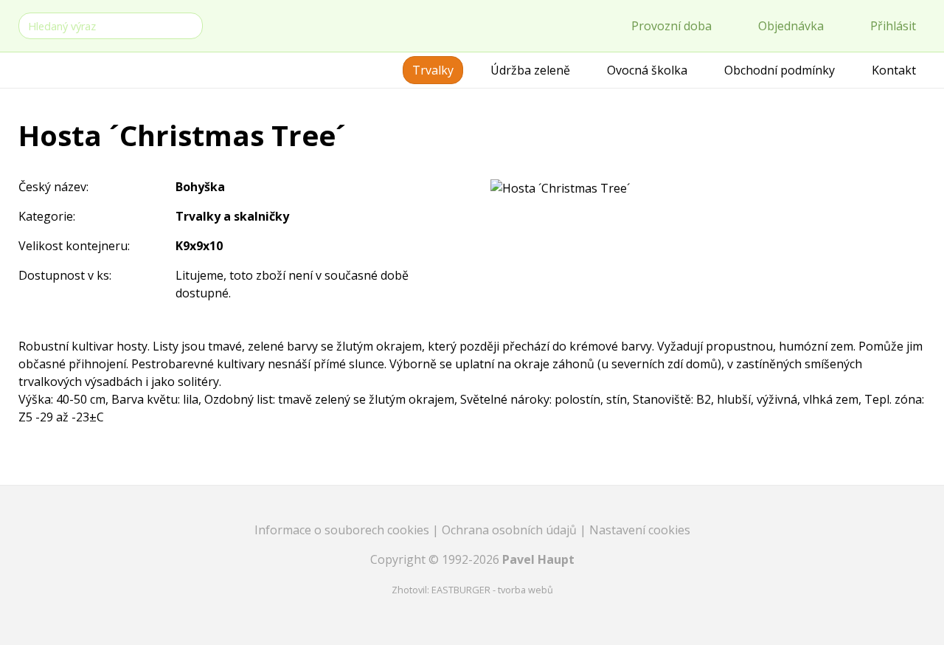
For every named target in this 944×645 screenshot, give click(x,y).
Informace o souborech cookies (343, 530)
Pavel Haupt (538, 559)
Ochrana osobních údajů (511, 530)
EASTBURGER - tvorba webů (492, 589)
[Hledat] (189, 25)
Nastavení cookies (639, 530)
